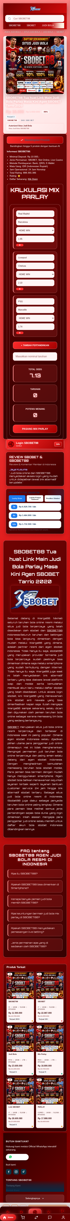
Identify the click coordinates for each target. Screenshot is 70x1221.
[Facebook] (8, 1172)
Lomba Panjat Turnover (35, 499)
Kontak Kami (12, 1191)
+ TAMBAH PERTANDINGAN (35, 346)
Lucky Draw (17, 499)
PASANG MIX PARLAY (35, 429)
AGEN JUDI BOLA (13, 32)
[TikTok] (23, 1172)
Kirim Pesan (19, 1157)
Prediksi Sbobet (53, 499)
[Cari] (9, 18)
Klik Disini (33, 180)
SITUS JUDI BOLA (32, 32)
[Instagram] (16, 1172)
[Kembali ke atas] (63, 1199)
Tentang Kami (13, 1186)
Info (58, 445)
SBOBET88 (15, 25)
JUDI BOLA (48, 25)
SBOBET (31, 25)
